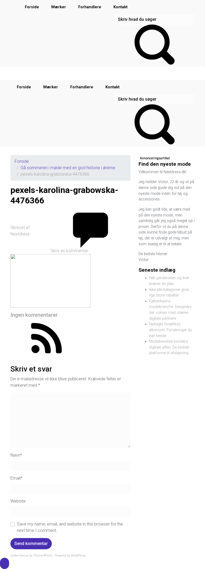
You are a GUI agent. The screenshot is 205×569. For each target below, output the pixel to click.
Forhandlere (89, 7)
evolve (14, 555)
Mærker (58, 7)
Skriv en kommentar (69, 250)
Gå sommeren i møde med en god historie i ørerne (68, 167)
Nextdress (20, 233)
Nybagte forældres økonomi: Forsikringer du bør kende (170, 330)
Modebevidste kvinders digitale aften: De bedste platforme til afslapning (169, 347)
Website (18, 501)
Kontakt (120, 7)
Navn (16, 455)
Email (16, 478)
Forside (32, 7)
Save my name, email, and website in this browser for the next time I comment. (70, 527)
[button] (4, 563)
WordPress (78, 555)
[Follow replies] (46, 337)
